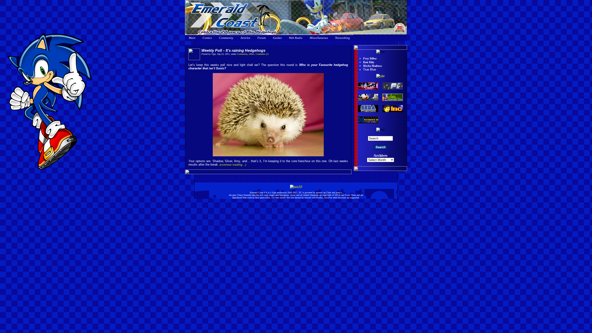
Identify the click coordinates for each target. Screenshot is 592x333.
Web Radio (295, 38)
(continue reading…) (233, 164)
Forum (261, 38)
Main (192, 38)
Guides (277, 38)
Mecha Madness (372, 66)
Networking (342, 38)
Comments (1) (262, 54)
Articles (245, 38)
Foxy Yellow (370, 58)
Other (251, 54)
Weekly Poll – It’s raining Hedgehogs (233, 50)
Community (226, 38)
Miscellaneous (319, 38)
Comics (207, 38)
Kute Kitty (368, 62)
